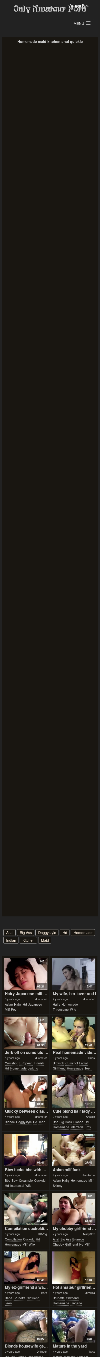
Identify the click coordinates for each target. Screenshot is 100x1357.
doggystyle (47, 932)
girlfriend (59, 1068)
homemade (83, 932)
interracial (77, 1127)
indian (11, 940)
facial (83, 1063)
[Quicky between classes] (25, 1091)
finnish (39, 1063)
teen (88, 1068)
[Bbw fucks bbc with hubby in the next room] (25, 1150)
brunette (78, 1239)
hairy (18, 1004)
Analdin (90, 1116)
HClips (91, 1058)
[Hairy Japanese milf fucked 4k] (25, 974)
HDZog (42, 1234)
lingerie (76, 1303)
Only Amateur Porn (50, 9)
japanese (35, 1004)
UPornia (90, 1293)
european (26, 1063)
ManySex (89, 1234)
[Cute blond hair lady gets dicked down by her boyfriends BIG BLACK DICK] (73, 1091)
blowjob (58, 1063)
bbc (55, 1122)
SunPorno (89, 1175)
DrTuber (42, 1351)
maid (45, 940)
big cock (65, 1122)
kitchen (29, 940)
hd (65, 932)
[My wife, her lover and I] (73, 974)
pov (13, 1009)
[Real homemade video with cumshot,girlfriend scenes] (73, 1033)
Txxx (44, 1293)
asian (9, 1004)
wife (73, 1009)
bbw (15, 1180)
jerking (33, 1068)
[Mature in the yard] (73, 1326)
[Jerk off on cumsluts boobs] (25, 1033)
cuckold (40, 1180)
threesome (61, 1009)
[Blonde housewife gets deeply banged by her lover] (25, 1326)
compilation (13, 1239)
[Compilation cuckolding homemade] (25, 1209)
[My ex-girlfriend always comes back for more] (25, 1267)
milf (7, 1009)
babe (8, 1298)
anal (9, 932)
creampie (26, 1180)
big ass (26, 932)
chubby (58, 1244)
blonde (10, 1122)
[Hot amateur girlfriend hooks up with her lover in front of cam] (73, 1267)
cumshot (11, 1063)
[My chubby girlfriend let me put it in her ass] (73, 1209)
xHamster (41, 999)
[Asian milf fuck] (73, 1150)
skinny (57, 1185)
